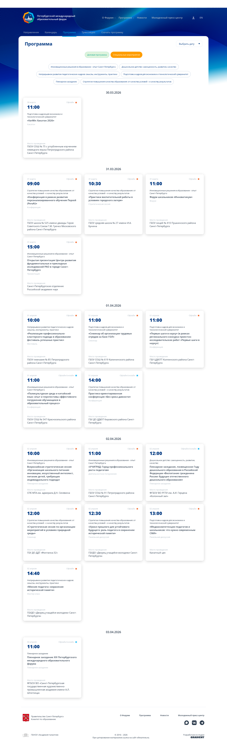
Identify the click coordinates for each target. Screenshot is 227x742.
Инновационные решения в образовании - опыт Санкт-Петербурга (83, 66)
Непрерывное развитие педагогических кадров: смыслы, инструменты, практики (78, 74)
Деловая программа (97, 54)
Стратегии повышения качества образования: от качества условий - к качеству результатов (127, 81)
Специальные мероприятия (126, 54)
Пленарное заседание (66, 81)
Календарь (51, 32)
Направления (31, 32)
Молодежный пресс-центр (167, 17)
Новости (142, 17)
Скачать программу (112, 32)
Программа (125, 17)
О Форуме (108, 17)
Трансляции (88, 32)
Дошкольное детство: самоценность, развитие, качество (149, 66)
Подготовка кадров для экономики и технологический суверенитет (155, 74)
